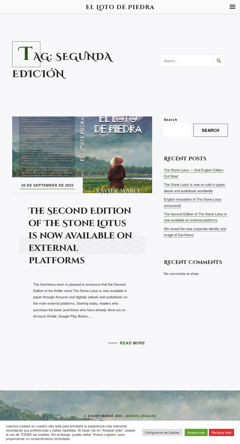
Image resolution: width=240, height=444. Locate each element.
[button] (232, 6)
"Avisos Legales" (104, 434)
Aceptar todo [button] (196, 432)
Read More (132, 343)
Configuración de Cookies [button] (162, 432)
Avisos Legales (141, 416)
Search (171, 119)
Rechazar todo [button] (221, 432)
